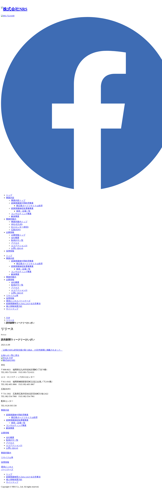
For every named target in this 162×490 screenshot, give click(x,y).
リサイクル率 (12, 296)
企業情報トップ (18, 235)
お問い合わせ (17, 248)
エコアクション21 (19, 246)
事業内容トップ (18, 200)
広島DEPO (16, 230)
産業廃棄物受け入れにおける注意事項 (23, 303)
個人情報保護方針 (14, 306)
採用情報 (10, 251)
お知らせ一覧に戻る (10, 355)
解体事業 (15, 216)
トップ (9, 195)
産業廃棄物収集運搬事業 (22, 208)
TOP (8, 318)
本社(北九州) (17, 224)
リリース (10, 320)
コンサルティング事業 (21, 214)
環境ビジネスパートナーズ (18, 301)
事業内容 (10, 198)
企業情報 (10, 232)
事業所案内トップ (19, 222)
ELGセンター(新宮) (20, 227)
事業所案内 (11, 219)
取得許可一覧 (17, 240)
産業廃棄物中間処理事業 (22, 203)
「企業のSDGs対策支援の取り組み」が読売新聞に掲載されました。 (32, 350)
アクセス (15, 243)
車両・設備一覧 (23, 211)
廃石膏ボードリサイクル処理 (29, 206)
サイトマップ (12, 309)
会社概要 (15, 238)
